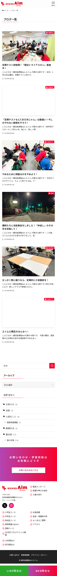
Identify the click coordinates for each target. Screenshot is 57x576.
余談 (9, 410)
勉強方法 (11, 428)
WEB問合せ (43, 571)
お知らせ (11, 404)
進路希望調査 (14, 422)
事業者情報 (25, 555)
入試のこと (12, 416)
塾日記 (11, 434)
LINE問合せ (14, 571)
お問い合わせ (14, 555)
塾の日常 (12, 440)
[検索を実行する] (52, 365)
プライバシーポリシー (39, 555)
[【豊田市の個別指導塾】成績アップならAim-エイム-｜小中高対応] (11, 4)
